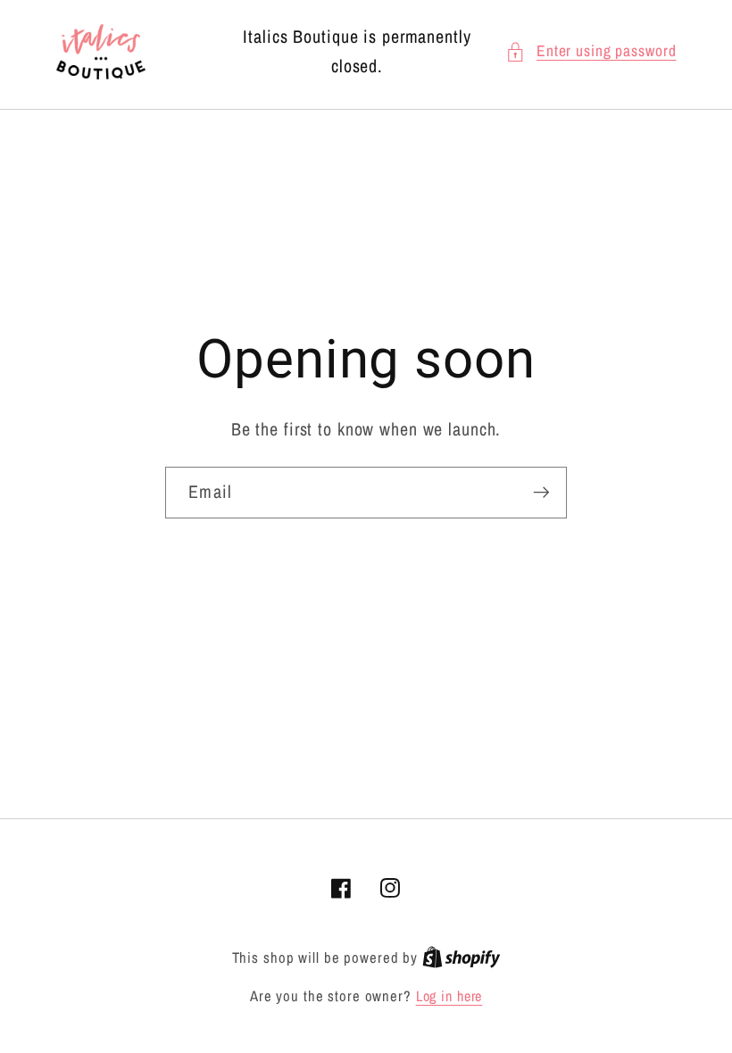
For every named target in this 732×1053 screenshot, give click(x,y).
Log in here (449, 996)
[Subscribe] (541, 492)
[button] (591, 51)
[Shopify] (461, 957)
